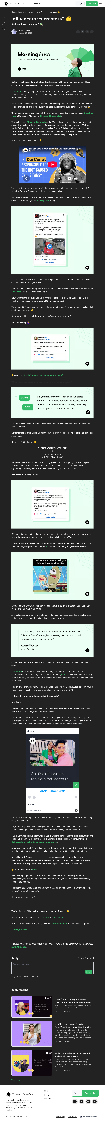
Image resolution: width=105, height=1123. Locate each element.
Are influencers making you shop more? (43, 375)
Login (80, 3)
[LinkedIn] (81, 1101)
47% (63, 675)
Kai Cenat (16, 91)
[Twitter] (75, 1101)
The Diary (16, 292)
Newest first (83, 958)
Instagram (58, 917)
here (34, 869)
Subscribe (92, 3)
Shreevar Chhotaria (36, 122)
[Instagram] (95, 1101)
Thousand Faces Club (19, 12)
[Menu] (100, 3)
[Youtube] (88, 1101)
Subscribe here (60, 923)
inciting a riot (43, 200)
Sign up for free (18, 947)
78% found (16, 672)
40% (48, 546)
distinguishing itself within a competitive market (34, 842)
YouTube (44, 917)
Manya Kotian (24, 30)
